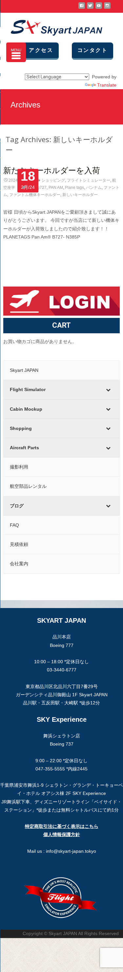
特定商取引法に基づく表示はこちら (61, 826)
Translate (106, 85)
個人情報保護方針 (61, 834)
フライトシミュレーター (88, 180)
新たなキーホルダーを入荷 (51, 170)
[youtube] (98, 8)
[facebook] (81, 8)
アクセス (41, 50)
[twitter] (90, 8)
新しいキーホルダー (80, 194)
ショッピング (53, 180)
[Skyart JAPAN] (51, 26)
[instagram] (107, 8)
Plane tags (74, 187)
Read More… (17, 249)
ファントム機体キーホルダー (34, 194)
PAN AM (56, 187)
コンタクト (92, 50)
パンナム (94, 187)
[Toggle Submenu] (108, 389)
